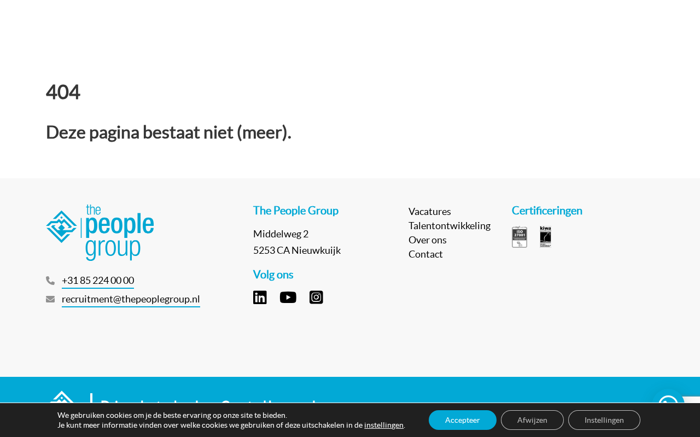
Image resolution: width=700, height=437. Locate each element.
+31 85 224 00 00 (98, 280)
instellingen (384, 425)
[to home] (65, 27)
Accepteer (462, 420)
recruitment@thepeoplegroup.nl (131, 299)
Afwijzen (532, 420)
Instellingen (604, 420)
